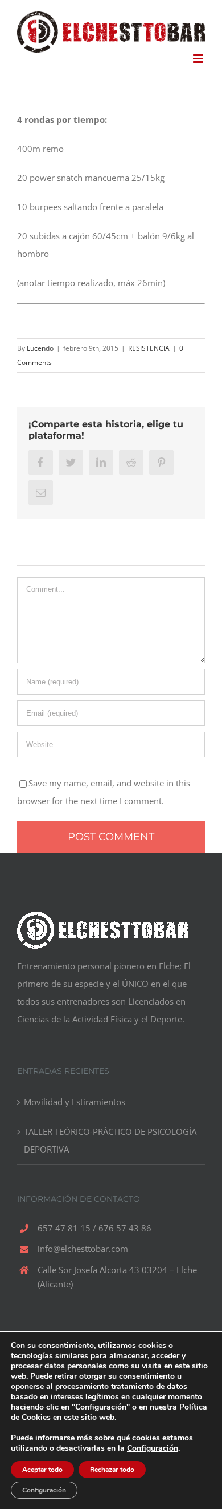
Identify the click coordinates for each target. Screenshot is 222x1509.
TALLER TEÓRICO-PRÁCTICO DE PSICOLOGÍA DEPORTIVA (110, 1140)
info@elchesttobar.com (83, 1248)
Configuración (152, 1448)
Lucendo (40, 348)
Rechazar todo (112, 1469)
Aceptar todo (42, 1469)
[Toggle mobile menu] (199, 59)
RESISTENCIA (149, 348)
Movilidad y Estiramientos (74, 1101)
